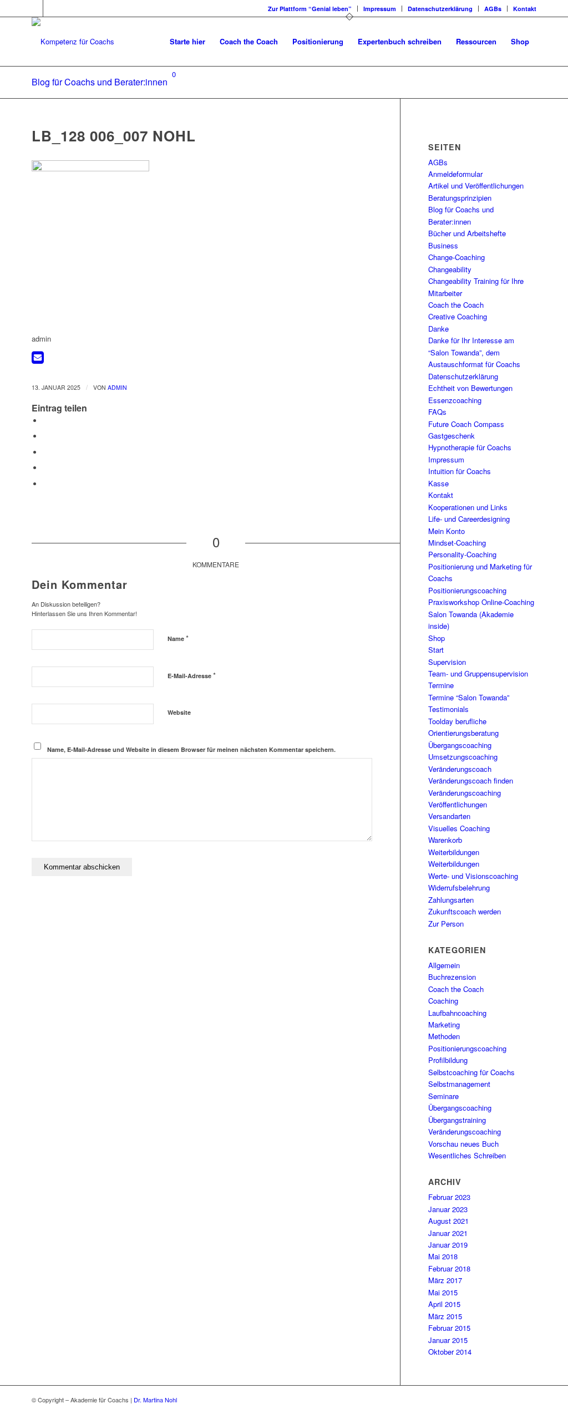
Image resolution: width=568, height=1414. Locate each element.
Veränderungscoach (459, 769)
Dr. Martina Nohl (155, 1399)
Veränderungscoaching (464, 792)
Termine (441, 685)
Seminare (443, 1096)
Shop (436, 638)
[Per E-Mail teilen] (45, 484)
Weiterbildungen (453, 852)
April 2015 (444, 1304)
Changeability (449, 269)
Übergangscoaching (459, 745)
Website (179, 712)
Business (443, 245)
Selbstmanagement (459, 1084)
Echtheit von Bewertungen (470, 388)
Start (436, 649)
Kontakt (524, 8)
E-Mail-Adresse (192, 675)
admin (117, 387)
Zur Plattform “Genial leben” (310, 8)
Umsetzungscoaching (463, 756)
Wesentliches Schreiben (467, 1155)
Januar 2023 (448, 1209)
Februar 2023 (449, 1197)
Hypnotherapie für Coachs (469, 447)
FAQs (437, 411)
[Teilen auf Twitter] (45, 436)
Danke (438, 328)
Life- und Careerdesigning (469, 518)
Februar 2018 (449, 1268)
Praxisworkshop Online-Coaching (481, 602)
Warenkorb (445, 840)
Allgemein (444, 965)
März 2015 (445, 1316)
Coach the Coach (456, 304)
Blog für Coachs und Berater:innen (100, 81)
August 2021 (448, 1220)
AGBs (492, 8)
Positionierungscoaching (467, 590)
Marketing (444, 1024)
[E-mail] (38, 359)
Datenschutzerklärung (440, 8)
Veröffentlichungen (457, 804)
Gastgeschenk (451, 435)
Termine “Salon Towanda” (468, 697)
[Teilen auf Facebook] (45, 420)
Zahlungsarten (451, 899)
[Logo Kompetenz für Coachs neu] (73, 41)
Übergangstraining (457, 1120)
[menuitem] (310, 9)
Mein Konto (446, 531)
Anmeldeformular (455, 174)
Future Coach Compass (466, 424)
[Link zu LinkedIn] (35, 8)
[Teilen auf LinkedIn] (45, 467)
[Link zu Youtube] (51, 8)
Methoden (444, 1036)
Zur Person (446, 923)
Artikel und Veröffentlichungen (476, 185)
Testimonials (448, 709)
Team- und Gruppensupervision (478, 673)
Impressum (379, 8)
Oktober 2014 (449, 1351)
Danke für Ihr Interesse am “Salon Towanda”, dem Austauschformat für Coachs (474, 352)
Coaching (443, 1000)
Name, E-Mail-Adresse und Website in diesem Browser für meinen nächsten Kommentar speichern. (191, 749)
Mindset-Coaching (457, 542)
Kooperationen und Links (468, 507)
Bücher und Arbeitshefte (467, 233)
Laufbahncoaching (457, 1013)
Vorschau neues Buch (463, 1143)
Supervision (447, 662)
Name (178, 638)
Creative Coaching (457, 316)
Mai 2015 (443, 1292)
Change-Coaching (456, 257)
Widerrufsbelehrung (459, 887)
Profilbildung (448, 1060)
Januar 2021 (448, 1233)
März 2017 (445, 1280)
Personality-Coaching (462, 554)
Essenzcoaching (454, 400)
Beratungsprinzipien (459, 197)
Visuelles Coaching (459, 828)
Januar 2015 (448, 1340)
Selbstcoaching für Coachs (471, 1072)
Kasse (438, 483)
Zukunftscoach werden (464, 911)
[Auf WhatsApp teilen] (45, 452)
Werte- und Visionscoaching (473, 876)
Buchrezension (452, 977)
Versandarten (449, 816)
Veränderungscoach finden (470, 780)
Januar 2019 (448, 1244)
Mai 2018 (443, 1256)
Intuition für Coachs (459, 471)
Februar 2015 (449, 1328)
